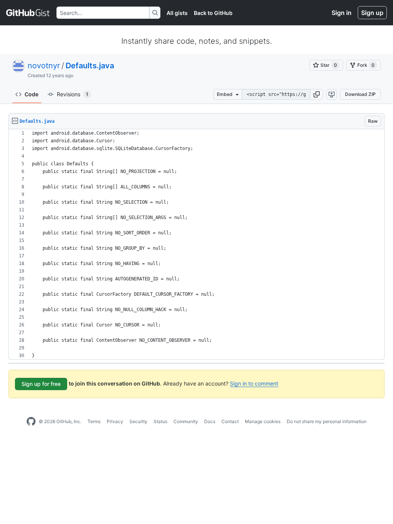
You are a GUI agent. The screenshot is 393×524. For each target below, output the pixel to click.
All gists (177, 13)
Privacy (115, 421)
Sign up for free (41, 384)
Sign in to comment (254, 383)
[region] (196, 244)
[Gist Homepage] (28, 12)
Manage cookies (263, 421)
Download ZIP (360, 94)
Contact (230, 421)
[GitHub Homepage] (31, 422)
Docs (209, 421)
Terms (94, 421)
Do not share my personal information (327, 421)
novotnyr (44, 65)
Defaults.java (90, 65)
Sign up (372, 12)
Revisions (72, 94)
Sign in (342, 12)
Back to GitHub (213, 13)
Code (31, 94)
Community (185, 421)
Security (138, 421)
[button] (316, 94)
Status (160, 421)
